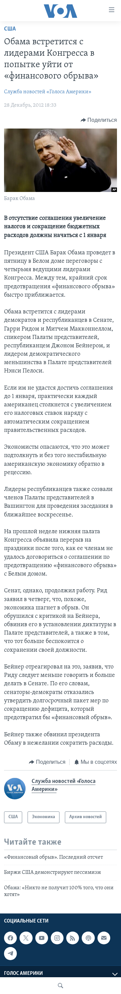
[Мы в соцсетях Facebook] (10, 938)
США (10, 29)
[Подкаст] (88, 938)
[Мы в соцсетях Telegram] (10, 953)
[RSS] (72, 938)
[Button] (99, 120)
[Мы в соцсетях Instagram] (57, 938)
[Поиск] (60, 985)
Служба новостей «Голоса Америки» (47, 92)
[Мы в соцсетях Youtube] (41, 938)
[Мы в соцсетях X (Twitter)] (25, 938)
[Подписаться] (103, 938)
